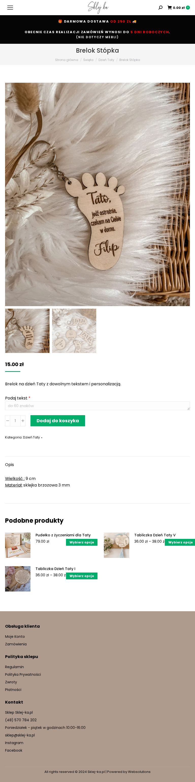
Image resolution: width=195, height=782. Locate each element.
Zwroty (11, 682)
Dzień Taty (31, 437)
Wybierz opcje (82, 542)
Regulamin (14, 666)
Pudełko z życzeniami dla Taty (63, 535)
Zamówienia (16, 644)
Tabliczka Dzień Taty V (155, 535)
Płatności (13, 689)
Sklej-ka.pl (96, 771)
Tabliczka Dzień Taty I (55, 568)
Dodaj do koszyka (58, 420)
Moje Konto (15, 636)
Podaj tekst (17, 398)
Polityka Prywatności (23, 674)
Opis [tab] (9, 465)
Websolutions (139, 771)
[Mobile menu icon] (10, 8)
